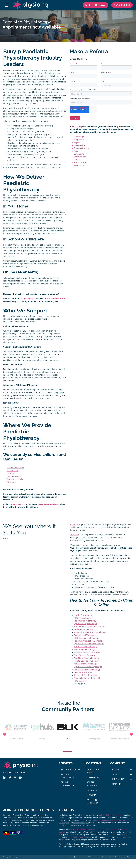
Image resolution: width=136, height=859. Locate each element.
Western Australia (15, 479)
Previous (4, 734)
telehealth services (77, 837)
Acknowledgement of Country (124, 857)
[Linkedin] (4, 777)
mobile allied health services (110, 815)
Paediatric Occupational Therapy (88, 641)
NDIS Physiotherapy (83, 618)
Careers (117, 784)
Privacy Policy (69, 857)
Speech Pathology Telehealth (87, 678)
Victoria (10, 473)
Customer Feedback (108, 857)
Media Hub (118, 779)
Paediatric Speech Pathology (87, 652)
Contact (117, 769)
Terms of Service (80, 857)
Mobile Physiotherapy (83, 615)
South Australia (14, 476)
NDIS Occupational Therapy (86, 638)
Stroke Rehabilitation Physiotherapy (90, 627)
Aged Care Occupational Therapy (89, 644)
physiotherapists (95, 820)
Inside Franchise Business (94, 739)
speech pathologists (81, 823)
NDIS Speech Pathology (84, 649)
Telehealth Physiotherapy (85, 675)
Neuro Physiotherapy (83, 629)
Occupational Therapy (84, 635)
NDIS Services (80, 681)
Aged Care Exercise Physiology (88, 667)
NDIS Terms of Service (93, 857)
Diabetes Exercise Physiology (87, 669)
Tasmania (11, 482)
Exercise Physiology (83, 672)
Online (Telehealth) (68, 784)
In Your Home (68, 769)
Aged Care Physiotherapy (85, 624)
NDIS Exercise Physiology (85, 664)
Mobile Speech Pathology (85, 647)
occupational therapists (111, 820)
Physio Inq (77, 126)
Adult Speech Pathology (85, 655)
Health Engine (120, 739)
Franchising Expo (68, 739)
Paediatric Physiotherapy (85, 621)
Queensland (12, 471)
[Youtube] (20, 777)
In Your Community (67, 776)
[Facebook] (9, 777)
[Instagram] (15, 777)
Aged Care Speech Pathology (87, 658)
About (116, 774)
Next (131, 734)
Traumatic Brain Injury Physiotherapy (90, 632)
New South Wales (15, 468)
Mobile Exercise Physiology (86, 661)
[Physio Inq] (30, 5)
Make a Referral (95, 4)
